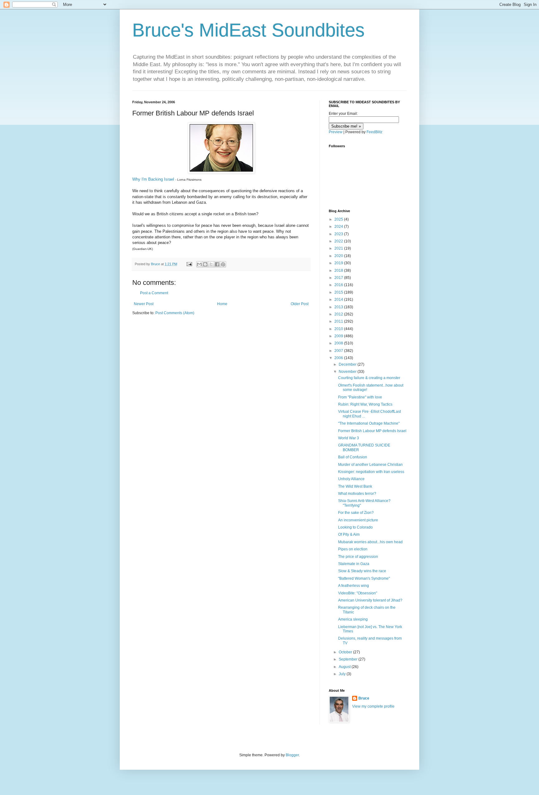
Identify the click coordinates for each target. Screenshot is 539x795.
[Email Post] (189, 264)
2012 (339, 314)
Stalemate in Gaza (353, 564)
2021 (339, 248)
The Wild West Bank (355, 486)
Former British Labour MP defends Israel (372, 431)
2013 (339, 307)
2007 (339, 351)
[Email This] (199, 264)
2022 (339, 241)
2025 (339, 219)
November (348, 371)
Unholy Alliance (351, 479)
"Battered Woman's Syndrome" (364, 578)
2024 (339, 226)
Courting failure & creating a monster (369, 378)
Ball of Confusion (352, 457)
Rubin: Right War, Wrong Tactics (365, 404)
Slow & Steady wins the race (362, 571)
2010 (339, 329)
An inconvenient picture (358, 520)
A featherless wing (353, 585)
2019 (339, 263)
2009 (339, 336)
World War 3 (348, 438)
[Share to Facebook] (217, 264)
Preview (335, 132)
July (343, 674)
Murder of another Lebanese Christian (370, 464)
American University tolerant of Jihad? (370, 600)
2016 (339, 285)
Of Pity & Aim (349, 534)
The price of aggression (358, 556)
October (346, 652)
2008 (339, 343)
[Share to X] (211, 264)
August (345, 667)
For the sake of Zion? (356, 512)
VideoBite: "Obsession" (357, 593)
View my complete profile (373, 706)
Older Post (299, 304)
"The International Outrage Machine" (369, 423)
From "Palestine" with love (360, 397)
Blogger (292, 755)
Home (222, 304)
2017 (339, 278)
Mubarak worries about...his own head (370, 542)
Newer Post (143, 304)
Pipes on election (352, 549)
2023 (339, 234)
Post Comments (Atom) (174, 313)
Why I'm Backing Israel (153, 179)
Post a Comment (154, 293)
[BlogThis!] (205, 264)
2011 (339, 321)
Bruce (363, 698)
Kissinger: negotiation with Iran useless (371, 472)
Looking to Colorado (355, 527)
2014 (339, 299)
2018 (339, 270)
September (348, 659)
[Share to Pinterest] (223, 264)
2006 (339, 358)
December (348, 364)
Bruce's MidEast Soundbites (248, 30)
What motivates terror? (357, 493)
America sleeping (353, 619)
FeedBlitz (374, 132)
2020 (339, 256)
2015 (339, 292)
